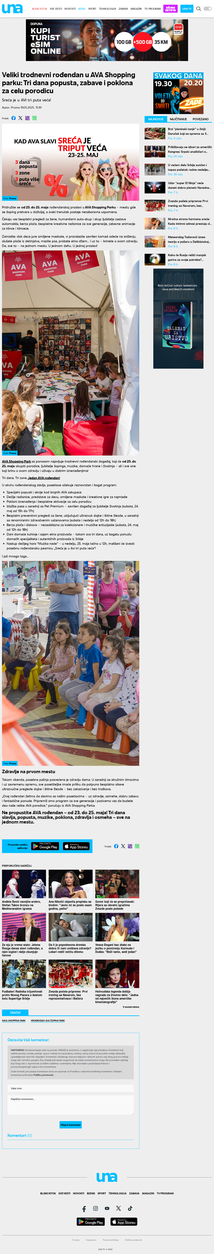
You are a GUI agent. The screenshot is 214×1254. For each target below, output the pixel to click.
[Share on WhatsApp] (34, 118)
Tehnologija (107, 8)
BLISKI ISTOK (39, 8)
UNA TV (186, 8)
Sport (92, 8)
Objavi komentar (71, 1124)
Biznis (82, 8)
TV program (152, 8)
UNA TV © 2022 (105, 1249)
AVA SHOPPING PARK (14, 1020)
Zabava (123, 8)
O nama (75, 1240)
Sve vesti (56, 8)
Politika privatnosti (133, 1240)
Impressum (91, 1240)
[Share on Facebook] (13, 118)
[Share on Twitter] (20, 118)
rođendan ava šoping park (48, 1020)
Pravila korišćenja (111, 1240)
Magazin (136, 8)
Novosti (70, 8)
